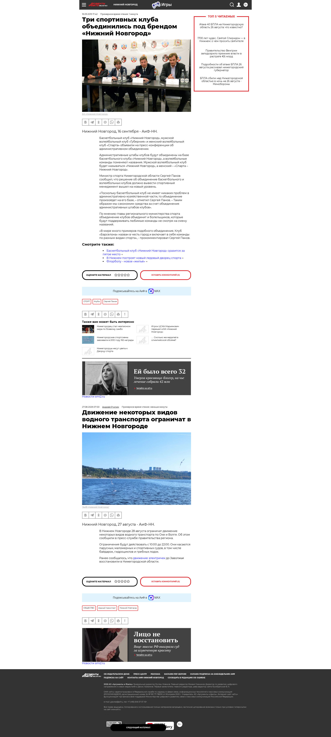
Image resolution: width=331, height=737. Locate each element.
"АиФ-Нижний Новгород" (95, 507)
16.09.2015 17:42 (90, 14)
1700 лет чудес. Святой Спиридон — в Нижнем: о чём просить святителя (221, 40)
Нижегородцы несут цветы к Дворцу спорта (112, 349)
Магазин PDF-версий (175, 674)
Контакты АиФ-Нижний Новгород (145, 678)
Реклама (155, 674)
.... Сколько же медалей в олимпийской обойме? (164, 338)
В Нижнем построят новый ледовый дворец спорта (144, 258)
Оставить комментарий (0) (165, 275)
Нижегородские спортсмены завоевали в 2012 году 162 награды (115, 338)
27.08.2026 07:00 (90, 407)
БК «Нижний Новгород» (95, 114)
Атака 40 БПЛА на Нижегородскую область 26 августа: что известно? (221, 26)
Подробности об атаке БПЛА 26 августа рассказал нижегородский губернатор (221, 67)
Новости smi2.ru (93, 396)
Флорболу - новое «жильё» (126, 261)
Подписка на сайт (113, 678)
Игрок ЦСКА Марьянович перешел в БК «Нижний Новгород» (165, 329)
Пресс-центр (140, 674)
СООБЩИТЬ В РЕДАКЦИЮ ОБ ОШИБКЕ (186, 678)
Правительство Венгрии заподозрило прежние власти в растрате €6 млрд (221, 53)
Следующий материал (138, 727)
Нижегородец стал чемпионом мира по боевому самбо (113, 327)
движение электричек (149, 558)
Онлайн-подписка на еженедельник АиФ (212, 674)
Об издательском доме (116, 674)
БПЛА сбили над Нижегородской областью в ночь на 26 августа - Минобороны (221, 81)
